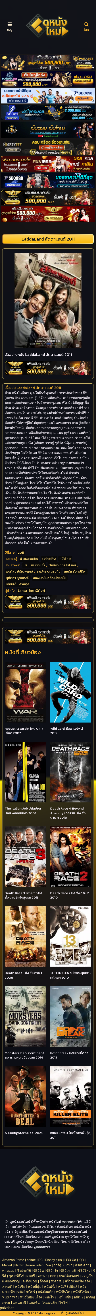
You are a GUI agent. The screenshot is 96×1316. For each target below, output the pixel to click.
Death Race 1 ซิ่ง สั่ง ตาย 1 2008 (23, 975)
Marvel (7, 1265)
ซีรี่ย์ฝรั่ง (52, 1271)
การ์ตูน (59, 1265)
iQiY (81, 1260)
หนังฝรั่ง (49, 1287)
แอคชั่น (34, 1303)
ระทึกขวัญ (49, 558)
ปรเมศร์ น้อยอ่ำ (34, 565)
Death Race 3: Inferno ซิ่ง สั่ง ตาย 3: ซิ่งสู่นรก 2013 (23, 895)
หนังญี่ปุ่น (34, 1287)
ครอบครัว (82, 1265)
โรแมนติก (49, 1303)
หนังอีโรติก (81, 1292)
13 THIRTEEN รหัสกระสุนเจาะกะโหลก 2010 (70, 975)
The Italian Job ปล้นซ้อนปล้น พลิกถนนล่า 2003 (23, 811)
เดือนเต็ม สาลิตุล (17, 584)
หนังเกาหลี (9, 1297)
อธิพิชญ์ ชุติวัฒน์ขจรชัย (50, 577)
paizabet (7, 1308)
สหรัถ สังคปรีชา (75, 571)
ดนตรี (30, 1276)
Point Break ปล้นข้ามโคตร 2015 (69, 1055)
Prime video (35, 1265)
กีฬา (69, 1265)
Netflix (19, 1265)
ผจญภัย (87, 1276)
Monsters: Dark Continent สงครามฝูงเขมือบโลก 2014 (24, 1055)
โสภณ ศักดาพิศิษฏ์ (31, 590)
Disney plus (53, 1260)
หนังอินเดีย (45, 1292)
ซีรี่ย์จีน (38, 1271)
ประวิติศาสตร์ (69, 1276)
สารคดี (7, 1287)
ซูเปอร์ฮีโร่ (16, 1276)
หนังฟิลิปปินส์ (67, 1287)
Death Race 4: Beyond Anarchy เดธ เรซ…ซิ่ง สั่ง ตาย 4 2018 (68, 813)
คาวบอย (8, 1271)
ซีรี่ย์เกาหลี (68, 1271)
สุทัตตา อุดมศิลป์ (17, 577)
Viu (48, 1265)
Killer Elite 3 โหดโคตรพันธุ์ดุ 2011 (70, 1135)
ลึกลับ (44, 1281)
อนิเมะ (78, 1297)
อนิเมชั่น (65, 1297)
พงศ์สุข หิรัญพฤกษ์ (19, 571)
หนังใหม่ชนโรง (31, 1297)
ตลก (53, 1276)
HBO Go (70, 1260)
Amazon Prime (13, 1260)
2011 (21, 552)
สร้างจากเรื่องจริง (77, 1281)
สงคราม (56, 1281)
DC (40, 1260)
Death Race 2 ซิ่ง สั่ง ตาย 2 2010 (69, 895)
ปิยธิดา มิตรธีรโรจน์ (62, 565)
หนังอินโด (63, 1292)
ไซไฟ (63, 1303)
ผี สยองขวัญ (29, 558)
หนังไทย (65, 558)
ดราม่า (42, 1276)
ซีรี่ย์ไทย (84, 1271)
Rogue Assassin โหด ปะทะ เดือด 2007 (24, 731)
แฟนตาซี (19, 1303)
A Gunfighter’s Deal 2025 (24, 1132)
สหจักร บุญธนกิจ (48, 571)
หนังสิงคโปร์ (26, 1292)
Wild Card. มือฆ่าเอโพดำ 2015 (67, 731)
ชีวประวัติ (24, 1271)
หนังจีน (20, 1287)
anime (31, 1260)
